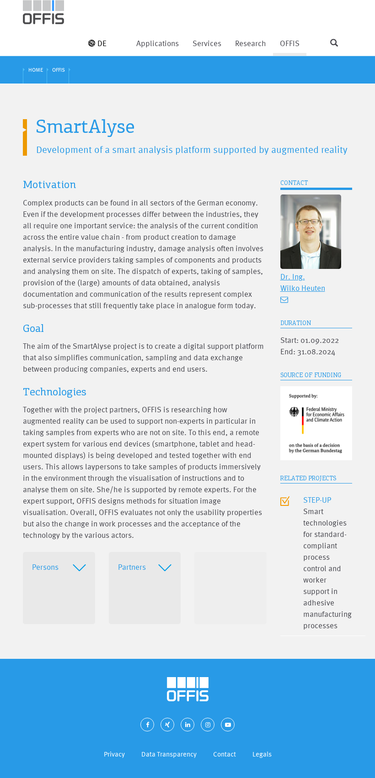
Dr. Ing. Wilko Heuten (302, 282)
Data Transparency (169, 754)
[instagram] (207, 724)
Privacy (114, 754)
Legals (262, 754)
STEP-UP (317, 499)
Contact (224, 754)
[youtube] (228, 724)
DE (102, 43)
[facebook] (147, 724)
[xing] (167, 724)
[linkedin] (187, 724)
